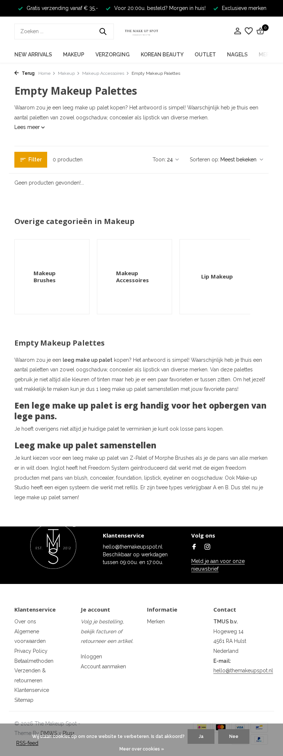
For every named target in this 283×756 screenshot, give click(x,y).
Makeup (73, 54)
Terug (28, 73)
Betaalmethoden (33, 661)
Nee (233, 736)
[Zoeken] (102, 31)
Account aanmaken (103, 666)
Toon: (159, 159)
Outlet (205, 54)
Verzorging (112, 54)
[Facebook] (194, 547)
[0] (259, 31)
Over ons (25, 621)
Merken (156, 621)
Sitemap (24, 700)
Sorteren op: (204, 159)
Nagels (237, 54)
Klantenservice (31, 690)
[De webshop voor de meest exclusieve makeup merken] (141, 31)
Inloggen (91, 656)
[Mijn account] (237, 31)
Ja (201, 736)
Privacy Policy (31, 651)
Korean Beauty (162, 54)
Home (44, 73)
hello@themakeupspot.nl (243, 670)
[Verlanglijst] (249, 31)
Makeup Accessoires (103, 73)
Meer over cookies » (141, 749)
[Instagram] (207, 547)
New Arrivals (33, 54)
